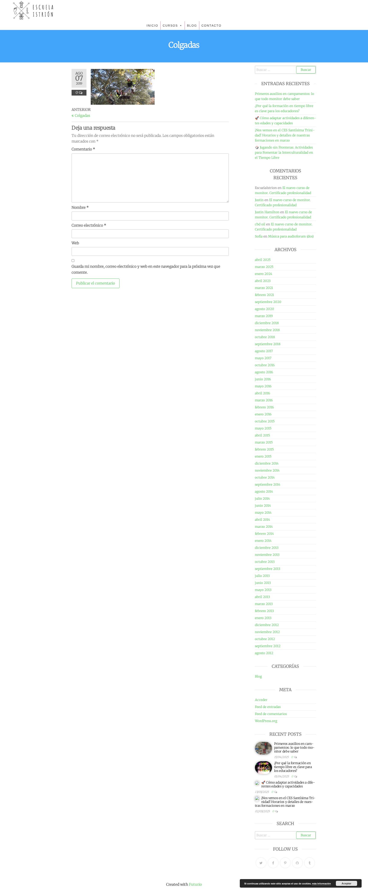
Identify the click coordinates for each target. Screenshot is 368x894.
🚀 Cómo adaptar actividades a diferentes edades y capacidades (288, 784)
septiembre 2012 (267, 646)
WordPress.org (266, 721)
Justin (259, 200)
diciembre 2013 (267, 548)
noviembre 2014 (267, 470)
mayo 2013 (263, 590)
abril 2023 (263, 281)
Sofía (259, 236)
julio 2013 (262, 576)
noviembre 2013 (267, 555)
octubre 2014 (265, 477)
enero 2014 (263, 541)
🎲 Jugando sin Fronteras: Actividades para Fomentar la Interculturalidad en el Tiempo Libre (284, 152)
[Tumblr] (309, 862)
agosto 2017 (264, 351)
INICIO (152, 25)
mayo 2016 (263, 386)
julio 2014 (262, 498)
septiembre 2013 (267, 569)
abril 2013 (262, 597)
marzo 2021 (264, 288)
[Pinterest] (285, 862)
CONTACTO (211, 25)
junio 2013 (263, 583)
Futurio (195, 884)
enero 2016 (263, 414)
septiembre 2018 (267, 344)
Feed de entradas (268, 707)
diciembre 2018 (267, 323)
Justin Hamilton (267, 212)
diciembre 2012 (267, 625)
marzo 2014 (264, 527)
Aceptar (346, 883)
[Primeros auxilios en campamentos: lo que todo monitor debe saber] (263, 748)
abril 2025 (263, 260)
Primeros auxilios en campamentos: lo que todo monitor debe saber (294, 747)
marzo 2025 (264, 267)
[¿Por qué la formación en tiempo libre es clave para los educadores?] (263, 767)
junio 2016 (263, 379)
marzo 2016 (264, 400)
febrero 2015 (264, 449)
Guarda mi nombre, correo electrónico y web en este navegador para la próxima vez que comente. (146, 269)
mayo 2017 (263, 358)
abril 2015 (262, 435)
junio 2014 (263, 506)
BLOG (192, 25)
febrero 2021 (264, 295)
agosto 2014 (264, 491)
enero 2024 (263, 274)
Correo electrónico (89, 225)
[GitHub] (297, 862)
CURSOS (170, 25)
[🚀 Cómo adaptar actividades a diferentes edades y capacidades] (257, 783)
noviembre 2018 (267, 330)
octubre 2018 (265, 337)
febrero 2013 (264, 611)
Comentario (83, 149)
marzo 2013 (264, 604)
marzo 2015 (264, 442)
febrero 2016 (264, 407)
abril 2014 (262, 520)
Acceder (261, 700)
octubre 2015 (265, 421)
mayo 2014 (263, 513)
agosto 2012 (264, 653)
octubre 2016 (265, 365)
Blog (258, 676)
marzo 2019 (264, 316)
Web (75, 243)
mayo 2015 (263, 428)
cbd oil (260, 224)
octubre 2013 (265, 562)
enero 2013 (263, 618)
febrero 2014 (264, 534)
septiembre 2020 (268, 302)
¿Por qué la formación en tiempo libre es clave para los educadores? (293, 767)
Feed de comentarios (271, 714)
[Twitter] (261, 862)
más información (321, 883)
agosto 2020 (264, 309)
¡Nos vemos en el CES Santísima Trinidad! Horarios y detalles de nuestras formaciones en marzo (285, 135)
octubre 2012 (265, 639)
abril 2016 (262, 393)
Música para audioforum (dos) (291, 236)
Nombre (80, 207)
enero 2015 (263, 456)
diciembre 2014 (267, 463)
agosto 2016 (264, 372)
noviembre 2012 (267, 632)
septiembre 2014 (267, 484)
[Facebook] (273, 862)
